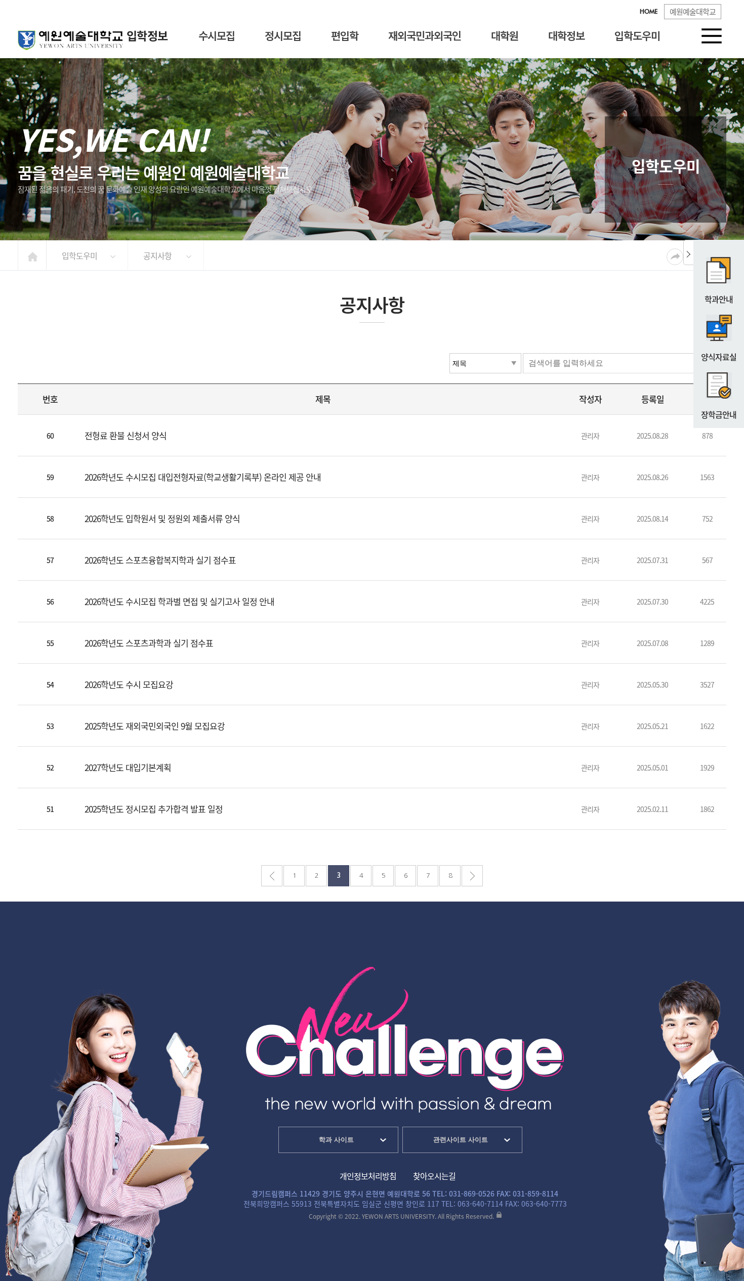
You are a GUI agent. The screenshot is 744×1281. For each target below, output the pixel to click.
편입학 (344, 35)
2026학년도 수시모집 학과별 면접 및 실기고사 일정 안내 (179, 601)
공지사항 (157, 255)
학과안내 (719, 299)
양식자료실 (718, 357)
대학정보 (566, 35)
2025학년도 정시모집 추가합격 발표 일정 (154, 808)
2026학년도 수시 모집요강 (129, 684)
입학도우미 (637, 35)
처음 (271, 875)
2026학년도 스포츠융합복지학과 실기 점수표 (160, 559)
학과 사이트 (336, 1139)
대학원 (504, 35)
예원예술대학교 (693, 11)
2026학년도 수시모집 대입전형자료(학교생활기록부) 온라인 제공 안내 (203, 477)
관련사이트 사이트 (460, 1139)
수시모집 (216, 35)
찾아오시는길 (434, 1176)
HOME (648, 12)
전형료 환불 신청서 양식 (126, 435)
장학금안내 (718, 414)
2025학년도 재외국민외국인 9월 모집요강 (155, 725)
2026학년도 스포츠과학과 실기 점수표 (149, 642)
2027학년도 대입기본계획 (128, 767)
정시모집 (283, 35)
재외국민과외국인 (424, 35)
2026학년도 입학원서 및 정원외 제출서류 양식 (162, 518)
